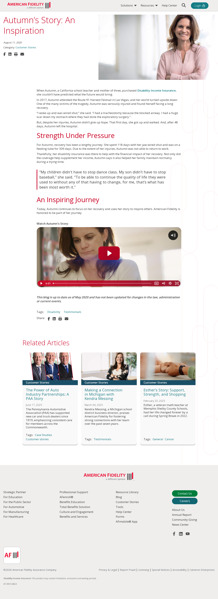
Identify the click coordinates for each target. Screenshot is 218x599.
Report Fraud (127, 569)
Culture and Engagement (76, 512)
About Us (178, 510)
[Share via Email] (22, 54)
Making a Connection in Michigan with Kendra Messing (103, 394)
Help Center (169, 5)
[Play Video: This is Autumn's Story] (109, 253)
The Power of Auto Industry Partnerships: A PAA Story (47, 394)
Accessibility (180, 569)
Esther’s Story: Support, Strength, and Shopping (165, 392)
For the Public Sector (17, 502)
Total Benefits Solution (75, 507)
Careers (185, 501)
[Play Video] (41, 283)
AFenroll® (66, 497)
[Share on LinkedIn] (9, 54)
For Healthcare (13, 517)
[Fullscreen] (177, 283)
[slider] (102, 283)
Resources (148, 5)
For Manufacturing (16, 512)
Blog (119, 497)
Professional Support (74, 492)
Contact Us (185, 493)
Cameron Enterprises (202, 569)
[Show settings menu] (170, 283)
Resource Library (127, 492)
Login (197, 5)
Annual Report (181, 515)
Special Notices (161, 569)
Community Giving (184, 520)
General (158, 439)
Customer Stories (25, 47)
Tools (119, 507)
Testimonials (72, 312)
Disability (53, 312)
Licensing (143, 569)
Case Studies (43, 435)
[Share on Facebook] (4, 54)
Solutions (127, 5)
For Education (12, 497)
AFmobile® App (126, 521)
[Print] (16, 54)
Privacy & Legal (108, 569)
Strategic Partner (14, 492)
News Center (180, 525)
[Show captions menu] (156, 283)
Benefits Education (72, 502)
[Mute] (163, 283)
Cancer (169, 439)
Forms (120, 517)
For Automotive (13, 507)
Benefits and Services (74, 517)
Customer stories (37, 439)
